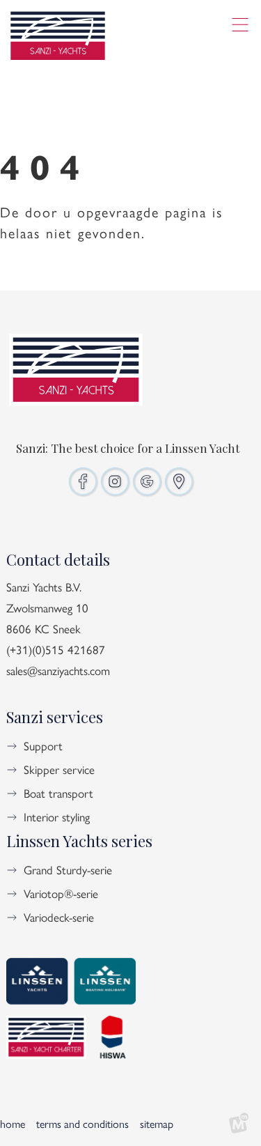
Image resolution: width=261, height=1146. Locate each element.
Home (12, 1123)
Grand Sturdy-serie (68, 869)
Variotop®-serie (61, 893)
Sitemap (156, 1123)
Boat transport (58, 792)
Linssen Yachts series (79, 840)
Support (43, 745)
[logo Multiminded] (238, 1123)
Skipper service (59, 769)
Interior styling (57, 816)
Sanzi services (54, 716)
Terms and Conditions (82, 1123)
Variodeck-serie (59, 916)
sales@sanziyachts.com (58, 670)
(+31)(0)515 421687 (55, 649)
